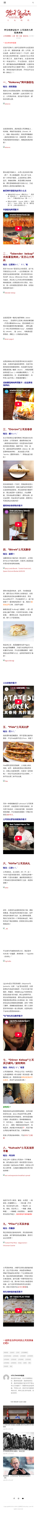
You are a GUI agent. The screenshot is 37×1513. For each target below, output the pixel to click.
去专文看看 (22, 1287)
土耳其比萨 (13, 1359)
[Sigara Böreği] (18, 669)
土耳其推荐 (22, 1355)
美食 (11, 1366)
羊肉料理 (6, 1366)
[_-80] (18, 937)
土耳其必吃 (15, 1355)
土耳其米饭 (28, 1359)
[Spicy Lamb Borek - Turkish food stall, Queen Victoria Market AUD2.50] (18, 577)
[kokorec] (18, 113)
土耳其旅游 (6, 1359)
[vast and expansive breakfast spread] (18, 1185)
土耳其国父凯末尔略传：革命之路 (14, 1451)
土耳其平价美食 (7, 1355)
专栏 (17, 36)
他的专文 (9, 815)
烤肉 (30, 1362)
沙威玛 (25, 1362)
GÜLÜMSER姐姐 (17, 1375)
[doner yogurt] (18, 348)
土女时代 (12, 1352)
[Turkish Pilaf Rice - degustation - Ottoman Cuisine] (18, 1252)
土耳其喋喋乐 (7, 36)
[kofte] (18, 896)
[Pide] (18, 790)
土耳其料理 (30, 1355)
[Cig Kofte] (18, 970)
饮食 (21, 36)
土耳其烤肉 (20, 1359)
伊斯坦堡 (6, 1352)
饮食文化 (25, 36)
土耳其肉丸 (13, 1362)
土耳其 (17, 1352)
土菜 (13, 36)
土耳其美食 (6, 1362)
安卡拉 (19, 1362)
